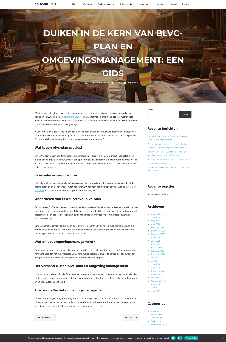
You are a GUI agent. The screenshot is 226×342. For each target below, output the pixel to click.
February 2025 (157, 251)
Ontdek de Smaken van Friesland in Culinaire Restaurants (168, 169)
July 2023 (155, 288)
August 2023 (156, 284)
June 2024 (155, 264)
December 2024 (158, 254)
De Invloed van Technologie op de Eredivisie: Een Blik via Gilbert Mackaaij (168, 138)
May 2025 (155, 244)
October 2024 (157, 257)
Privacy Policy (191, 338)
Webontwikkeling (106, 4)
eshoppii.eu (45, 4)
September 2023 (158, 281)
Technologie (159, 4)
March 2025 (156, 247)
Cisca (117, 83)
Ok (173, 338)
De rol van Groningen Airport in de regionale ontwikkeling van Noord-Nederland (167, 153)
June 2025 (155, 241)
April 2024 (155, 268)
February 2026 (157, 227)
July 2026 (155, 217)
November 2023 (158, 274)
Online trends (126, 4)
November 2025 (158, 234)
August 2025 (157, 237)
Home (75, 4)
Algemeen (133, 83)
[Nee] (222, 338)
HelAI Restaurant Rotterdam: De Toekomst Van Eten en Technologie (169, 161)
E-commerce (142, 4)
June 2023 (155, 291)
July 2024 (155, 261)
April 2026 (155, 224)
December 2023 (158, 271)
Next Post (130, 317)
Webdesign (88, 4)
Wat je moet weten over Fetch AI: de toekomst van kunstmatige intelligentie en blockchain (169, 146)
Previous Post (46, 317)
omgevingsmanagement (72, 117)
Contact (173, 4)
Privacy (185, 4)
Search (151, 109)
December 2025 (158, 231)
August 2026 (157, 214)
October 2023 (157, 278)
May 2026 (155, 221)
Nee (180, 338)
